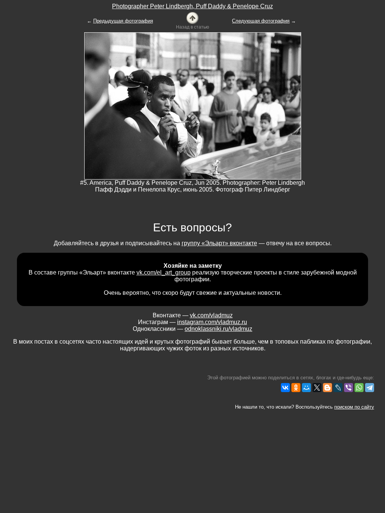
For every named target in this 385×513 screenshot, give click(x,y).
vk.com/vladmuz (211, 315)
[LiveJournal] (338, 387)
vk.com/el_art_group (163, 272)
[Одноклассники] (295, 387)
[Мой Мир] (306, 387)
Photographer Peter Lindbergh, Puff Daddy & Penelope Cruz (192, 6)
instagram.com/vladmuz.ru (212, 322)
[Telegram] (369, 387)
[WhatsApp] (359, 387)
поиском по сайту (354, 407)
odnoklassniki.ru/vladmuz (218, 329)
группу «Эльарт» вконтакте (219, 243)
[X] (316, 387)
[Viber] (348, 387)
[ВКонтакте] (285, 387)
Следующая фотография (261, 21)
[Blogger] (327, 387)
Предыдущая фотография (123, 21)
